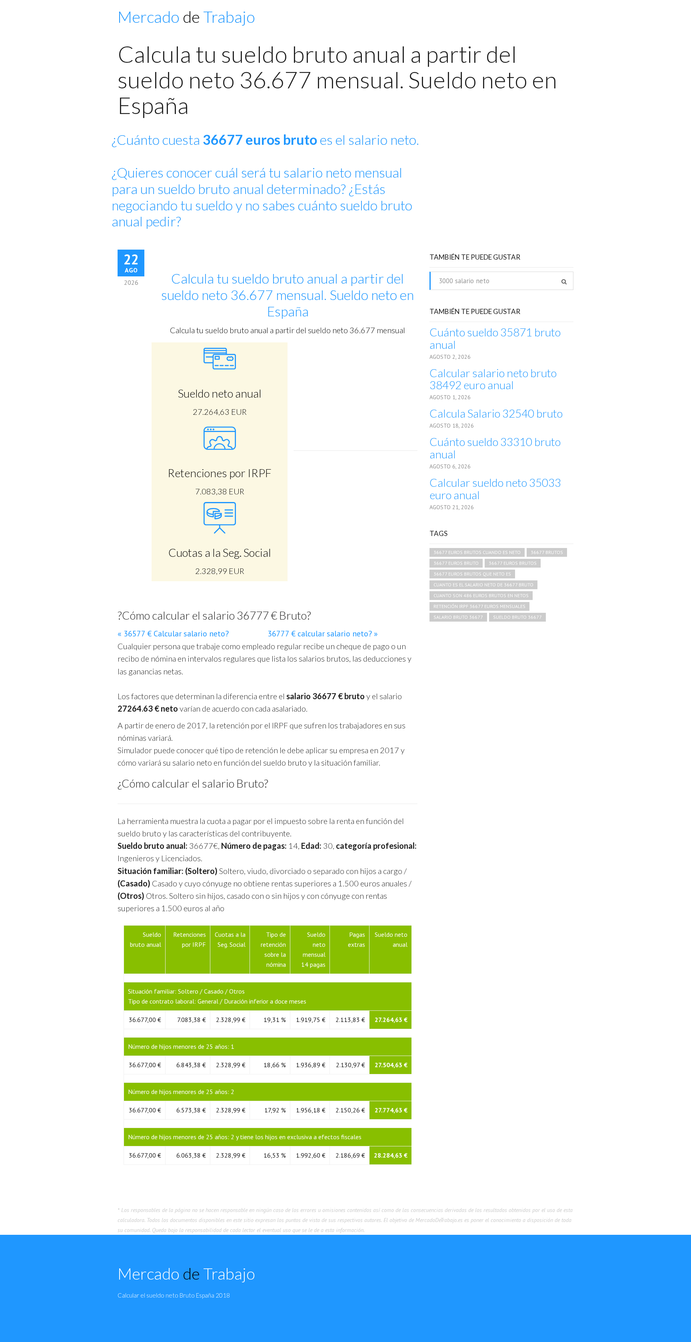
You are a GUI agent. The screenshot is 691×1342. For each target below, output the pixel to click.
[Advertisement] (505, 190)
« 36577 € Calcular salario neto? (173, 633)
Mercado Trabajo (186, 16)
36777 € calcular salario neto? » (323, 633)
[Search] (564, 281)
